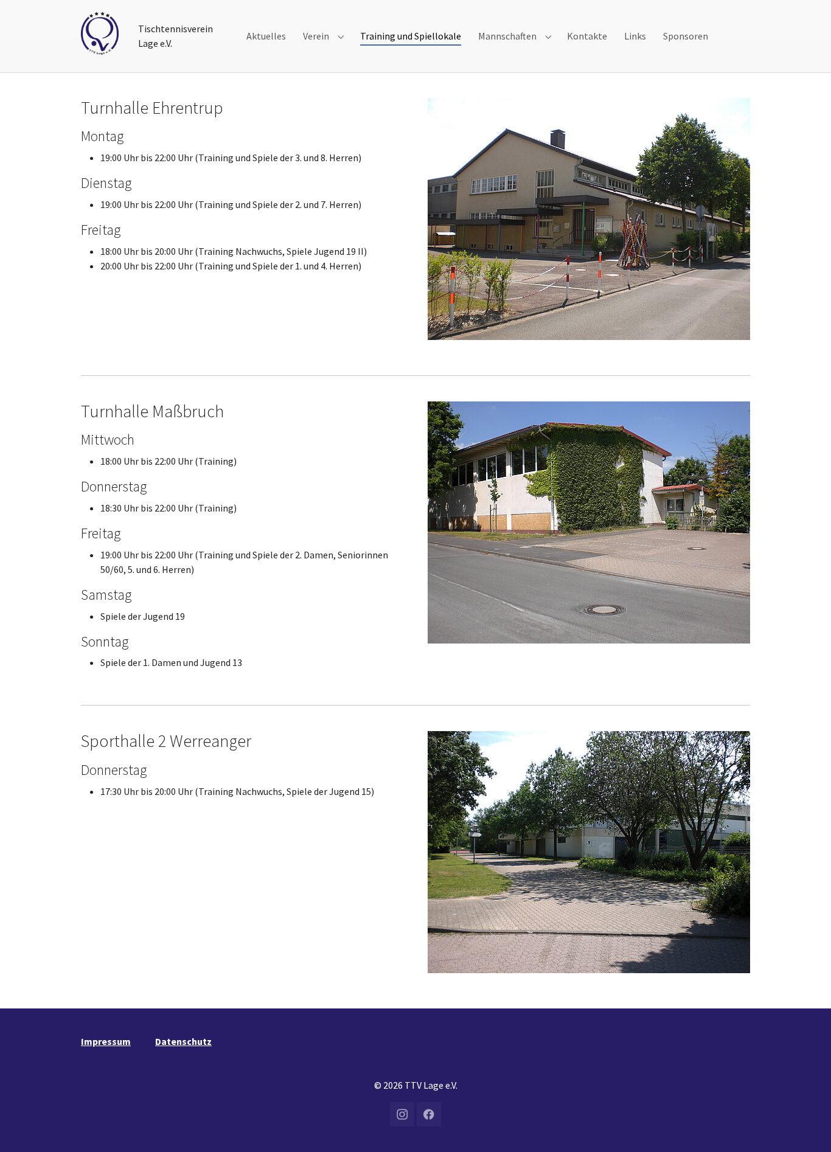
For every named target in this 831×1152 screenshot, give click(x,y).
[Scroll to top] (804, 1125)
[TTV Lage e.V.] (100, 33)
